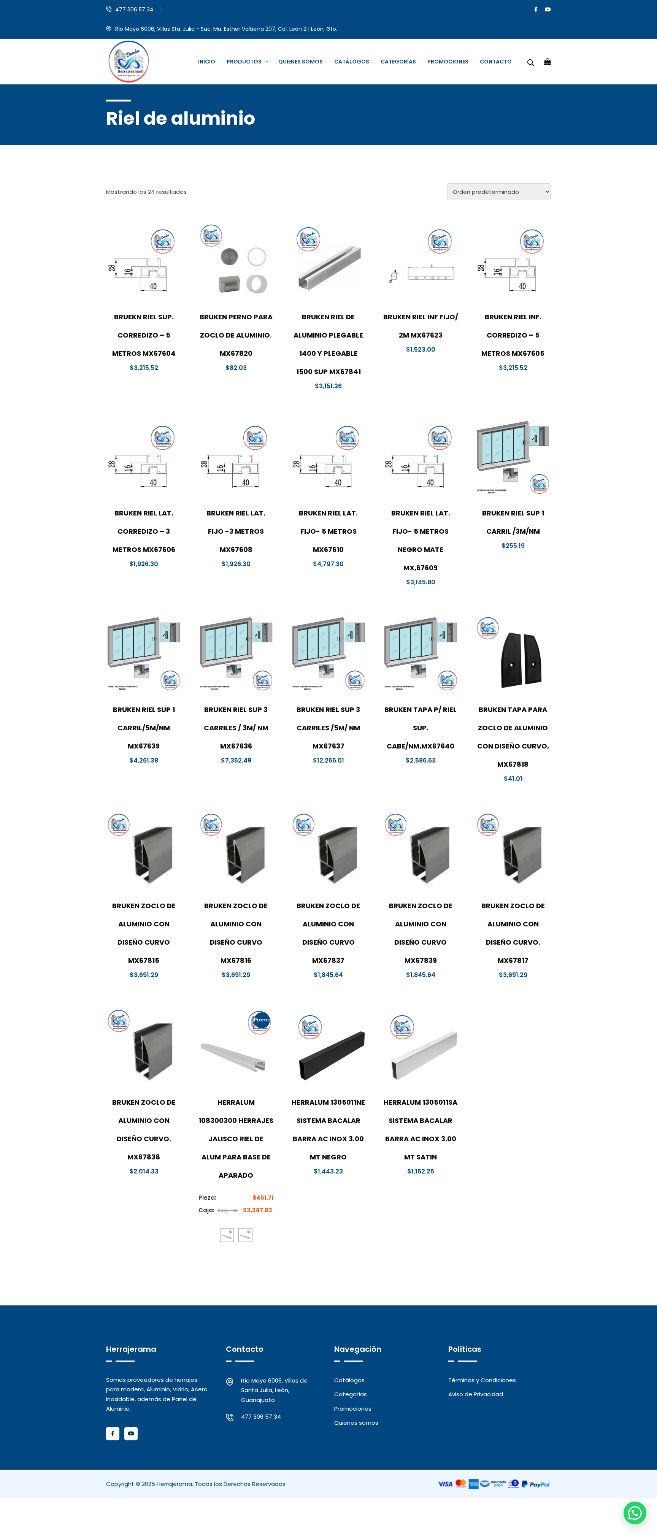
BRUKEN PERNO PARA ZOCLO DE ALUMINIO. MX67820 (236, 335)
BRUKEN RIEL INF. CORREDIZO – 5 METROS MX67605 (512, 335)
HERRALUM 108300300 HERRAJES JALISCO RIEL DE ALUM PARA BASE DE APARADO (235, 1138)
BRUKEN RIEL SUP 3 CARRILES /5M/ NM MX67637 (328, 728)
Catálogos (349, 1380)
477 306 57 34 (134, 9)
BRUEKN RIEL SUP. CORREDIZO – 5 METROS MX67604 (144, 335)
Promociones (352, 1409)
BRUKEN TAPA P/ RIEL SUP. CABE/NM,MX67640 (420, 728)
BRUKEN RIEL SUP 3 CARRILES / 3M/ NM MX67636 (236, 728)
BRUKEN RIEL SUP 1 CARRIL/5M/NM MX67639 (144, 728)
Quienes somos (356, 1423)
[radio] (227, 1235)
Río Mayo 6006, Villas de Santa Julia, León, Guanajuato (274, 1390)
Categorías (350, 1394)
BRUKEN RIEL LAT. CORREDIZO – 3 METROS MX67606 (144, 531)
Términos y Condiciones (482, 1380)
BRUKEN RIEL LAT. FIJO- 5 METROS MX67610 (328, 531)
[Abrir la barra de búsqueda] (531, 62)
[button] (635, 1513)
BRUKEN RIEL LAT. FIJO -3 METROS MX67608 (235, 531)
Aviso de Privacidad (475, 1394)
